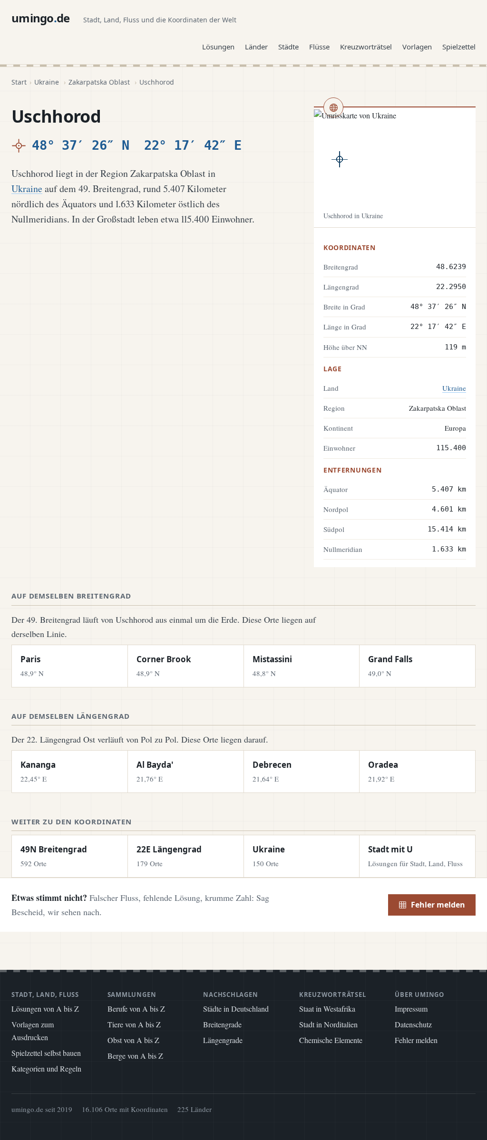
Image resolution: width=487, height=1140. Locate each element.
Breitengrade (222, 1024)
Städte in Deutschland (236, 1009)
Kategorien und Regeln (46, 1068)
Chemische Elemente (330, 1040)
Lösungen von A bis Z (45, 1009)
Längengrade (223, 1040)
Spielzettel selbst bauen (46, 1053)
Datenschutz (413, 1024)
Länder (256, 46)
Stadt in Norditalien (328, 1024)
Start (19, 82)
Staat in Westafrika (327, 1009)
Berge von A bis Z (135, 1056)
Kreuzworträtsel (366, 46)
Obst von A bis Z (133, 1040)
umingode (40, 18)
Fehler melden (438, 904)
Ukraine (46, 82)
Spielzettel (459, 46)
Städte (288, 46)
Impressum (411, 1009)
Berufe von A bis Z (136, 1009)
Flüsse (319, 46)
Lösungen (218, 46)
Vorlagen (417, 46)
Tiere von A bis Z (134, 1024)
